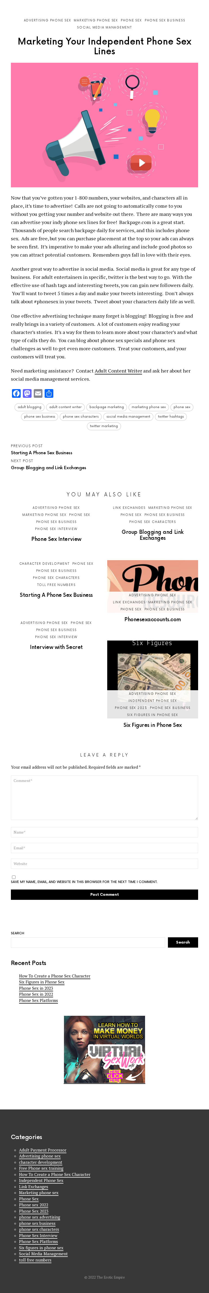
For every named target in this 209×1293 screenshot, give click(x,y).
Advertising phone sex (56, 508)
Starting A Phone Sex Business (56, 595)
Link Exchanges (129, 508)
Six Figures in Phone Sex (153, 725)
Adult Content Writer (118, 370)
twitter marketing (104, 426)
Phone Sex (79, 515)
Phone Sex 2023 (131, 708)
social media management (128, 417)
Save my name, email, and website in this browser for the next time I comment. (84, 882)
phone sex (182, 407)
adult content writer (65, 407)
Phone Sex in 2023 (36, 988)
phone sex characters (81, 417)
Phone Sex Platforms (38, 1000)
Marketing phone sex (44, 515)
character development (44, 564)
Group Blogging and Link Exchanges (152, 535)
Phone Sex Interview (56, 529)
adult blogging (29, 407)
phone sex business (39, 417)
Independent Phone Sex (152, 701)
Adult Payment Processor (42, 1150)
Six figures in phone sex (152, 715)
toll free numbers (56, 585)
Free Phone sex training (41, 1168)
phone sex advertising (39, 1217)
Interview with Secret (56, 647)
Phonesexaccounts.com (152, 620)
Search (195, 4)
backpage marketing (107, 407)
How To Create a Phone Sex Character (54, 976)
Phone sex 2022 (33, 1204)
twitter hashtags (171, 417)
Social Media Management (43, 1253)
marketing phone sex (149, 407)
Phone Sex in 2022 (36, 994)
